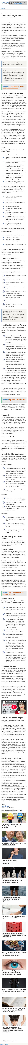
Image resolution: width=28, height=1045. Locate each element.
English (3, 8)
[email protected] (18, 3)
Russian (2, 1044)
